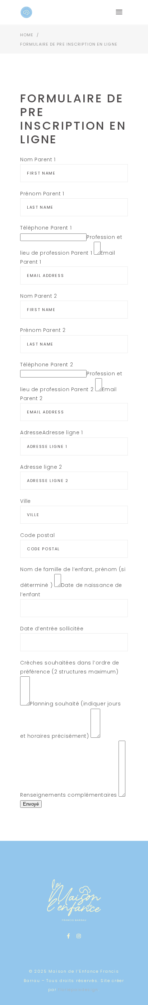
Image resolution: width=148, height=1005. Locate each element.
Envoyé (31, 804)
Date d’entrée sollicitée (51, 628)
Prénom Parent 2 (42, 330)
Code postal (37, 535)
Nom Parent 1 (38, 159)
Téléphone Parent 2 (46, 364)
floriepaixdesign (78, 989)
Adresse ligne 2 (41, 467)
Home (26, 35)
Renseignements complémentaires (68, 794)
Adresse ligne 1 (62, 432)
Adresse (31, 432)
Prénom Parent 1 (42, 193)
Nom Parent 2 (38, 296)
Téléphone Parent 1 (45, 227)
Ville (25, 501)
